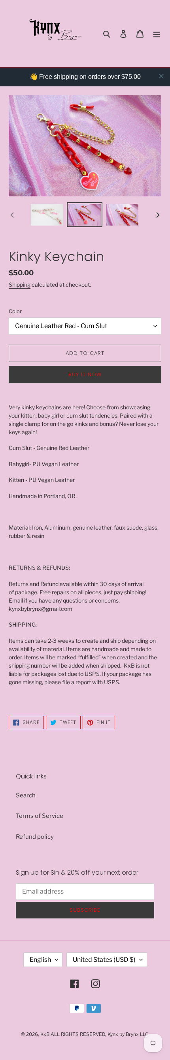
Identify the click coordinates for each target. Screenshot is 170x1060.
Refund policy (35, 836)
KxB (44, 1034)
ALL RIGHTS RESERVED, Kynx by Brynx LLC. (100, 1034)
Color (15, 311)
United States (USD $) (104, 959)
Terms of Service (39, 815)
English (40, 959)
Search (26, 795)
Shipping (19, 284)
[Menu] (156, 33)
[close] (161, 76)
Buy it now (85, 374)
